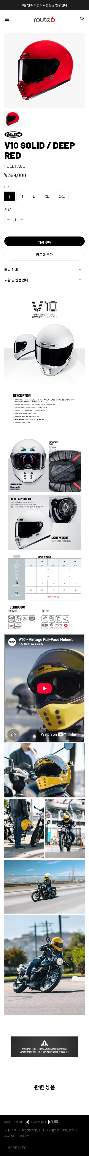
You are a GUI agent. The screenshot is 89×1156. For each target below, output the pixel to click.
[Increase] (22, 219)
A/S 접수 (24, 1135)
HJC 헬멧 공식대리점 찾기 (60, 1130)
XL (47, 196)
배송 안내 (11, 270)
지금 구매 (44, 242)
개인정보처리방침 (31, 1130)
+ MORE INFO (15, 1147)
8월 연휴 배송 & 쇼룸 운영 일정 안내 (44, 5)
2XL (62, 196)
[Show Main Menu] (7, 19)
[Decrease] (8, 219)
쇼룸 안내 (9, 1135)
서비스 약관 (10, 1130)
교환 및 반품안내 (16, 280)
